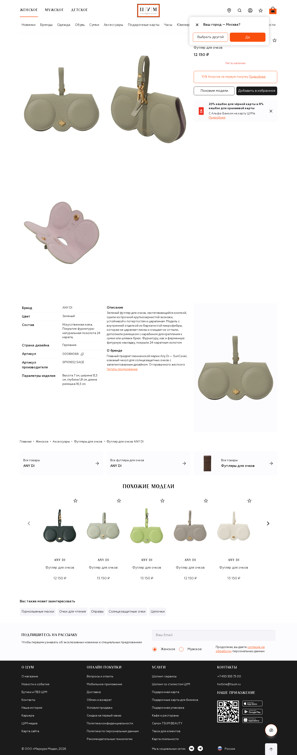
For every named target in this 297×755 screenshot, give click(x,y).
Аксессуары (113, 25)
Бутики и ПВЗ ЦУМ (34, 692)
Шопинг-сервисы (164, 676)
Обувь (80, 25)
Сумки (94, 25)
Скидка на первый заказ (104, 715)
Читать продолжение (122, 369)
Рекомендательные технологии (109, 739)
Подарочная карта (165, 692)
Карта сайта (30, 731)
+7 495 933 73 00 (229, 676)
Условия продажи (99, 708)
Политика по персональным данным (113, 731)
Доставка (94, 692)
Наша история (32, 708)
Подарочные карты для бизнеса (175, 700)
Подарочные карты (143, 25)
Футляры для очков (88, 441)
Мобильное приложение (104, 684)
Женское (42, 441)
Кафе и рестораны (165, 715)
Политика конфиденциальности (110, 723)
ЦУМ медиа (29, 723)
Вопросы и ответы (100, 676)
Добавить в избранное (256, 90)
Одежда (63, 25)
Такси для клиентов (166, 731)
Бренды (46, 25)
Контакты (28, 700)
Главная (26, 441)
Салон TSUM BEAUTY (167, 723)
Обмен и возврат (99, 700)
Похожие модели (214, 90)
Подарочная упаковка (168, 708)
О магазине (30, 676)
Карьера (28, 715)
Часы (168, 25)
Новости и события (35, 684)
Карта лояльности (165, 739)
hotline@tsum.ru (229, 684)
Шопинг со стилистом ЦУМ (171, 684)
